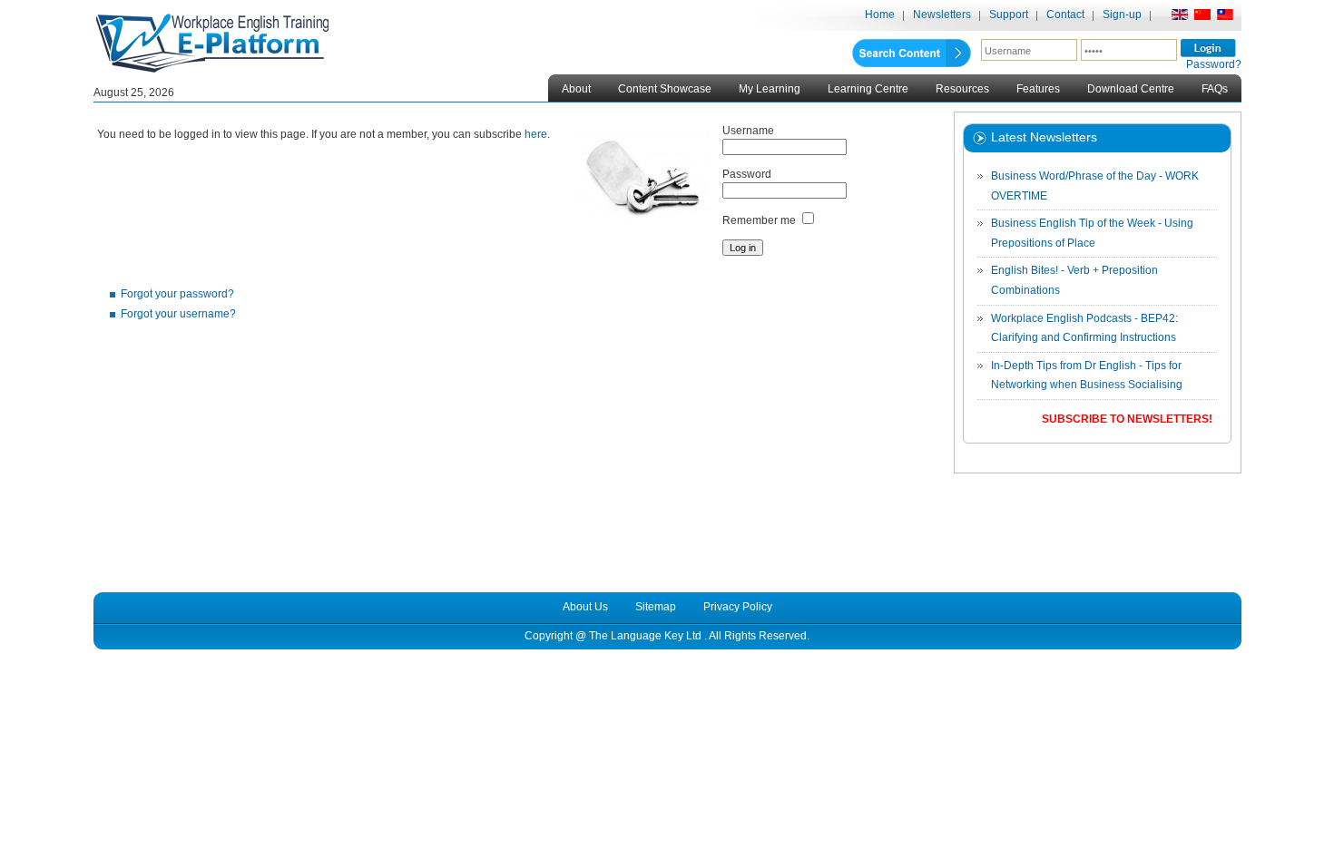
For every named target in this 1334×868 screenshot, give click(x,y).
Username (748, 130)
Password (746, 174)
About (576, 89)
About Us (585, 606)
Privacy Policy (737, 606)
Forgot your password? (177, 294)
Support (1008, 14)
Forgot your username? (178, 313)
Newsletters (942, 14)
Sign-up (1122, 14)
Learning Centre (868, 89)
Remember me (759, 220)
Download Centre (1130, 89)
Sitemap (655, 606)
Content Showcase (664, 89)
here (536, 134)
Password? (1213, 64)
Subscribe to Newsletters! (1127, 419)
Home (880, 14)
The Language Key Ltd (645, 635)
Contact (1065, 14)
